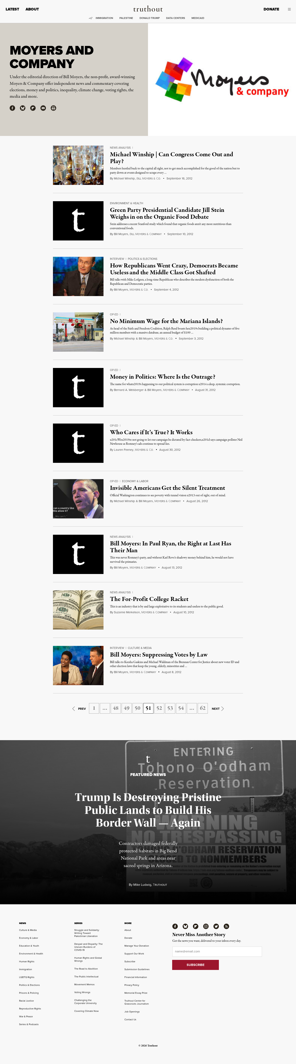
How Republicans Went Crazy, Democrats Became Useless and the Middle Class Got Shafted (174, 269)
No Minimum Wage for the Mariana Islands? (166, 321)
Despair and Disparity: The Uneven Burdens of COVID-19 (88, 947)
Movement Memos (84, 984)
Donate (271, 9)
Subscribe (129, 961)
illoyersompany (146, 234)
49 (126, 708)
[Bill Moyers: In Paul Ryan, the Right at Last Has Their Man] (78, 554)
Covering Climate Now (86, 1011)
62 (203, 708)
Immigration (104, 18)
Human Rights (26, 961)
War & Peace (26, 1016)
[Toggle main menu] (288, 9)
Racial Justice (26, 1001)
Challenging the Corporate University (85, 1001)
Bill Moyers (121, 234)
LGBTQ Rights (26, 977)
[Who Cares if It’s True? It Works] (78, 443)
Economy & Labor (135, 481)
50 (137, 708)
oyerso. (139, 290)
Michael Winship (124, 178)
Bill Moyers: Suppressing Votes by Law (158, 655)
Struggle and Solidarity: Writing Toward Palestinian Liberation (86, 933)
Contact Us (130, 1019)
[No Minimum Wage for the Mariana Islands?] (78, 332)
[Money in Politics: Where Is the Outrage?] (78, 387)
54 (181, 708)
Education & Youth (29, 946)
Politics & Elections (142, 259)
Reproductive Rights (30, 1008)
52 (159, 708)
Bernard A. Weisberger (129, 390)
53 (170, 708)
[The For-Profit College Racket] (78, 610)
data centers (175, 18)
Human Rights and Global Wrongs (88, 959)
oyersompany (176, 390)
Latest (12, 9)
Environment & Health (126, 203)
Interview (117, 259)
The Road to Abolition (86, 969)
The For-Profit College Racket (149, 599)
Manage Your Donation (136, 946)
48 (116, 708)
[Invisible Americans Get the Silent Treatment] (78, 498)
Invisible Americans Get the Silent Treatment (167, 488)
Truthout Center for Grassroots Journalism (136, 1002)
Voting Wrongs (82, 992)
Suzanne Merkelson (127, 612)
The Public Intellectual (86, 976)
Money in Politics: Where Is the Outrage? (162, 377)
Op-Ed (114, 314)
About (32, 9)
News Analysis (120, 148)
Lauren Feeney (123, 450)
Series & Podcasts (29, 1024)
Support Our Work (134, 953)
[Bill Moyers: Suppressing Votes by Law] (78, 665)
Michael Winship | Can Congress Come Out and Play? (171, 158)
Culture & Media (140, 648)
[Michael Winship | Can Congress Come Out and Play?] (78, 165)
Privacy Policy (131, 985)
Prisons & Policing (29, 993)
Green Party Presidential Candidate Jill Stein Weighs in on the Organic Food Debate (167, 214)
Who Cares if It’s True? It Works (151, 432)
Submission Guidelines (137, 969)
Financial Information (135, 977)
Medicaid (197, 18)
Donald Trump (150, 18)
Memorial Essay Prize (135, 993)
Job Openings (132, 1011)
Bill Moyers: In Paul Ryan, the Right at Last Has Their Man (170, 547)
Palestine (126, 18)
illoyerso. (149, 178)
